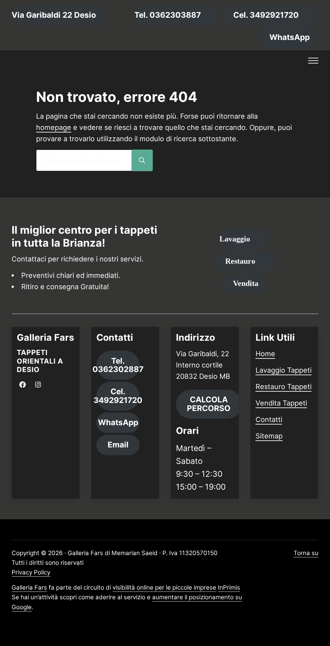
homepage (53, 127)
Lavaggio (234, 238)
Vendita (245, 283)
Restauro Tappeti (284, 386)
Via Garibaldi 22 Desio (54, 15)
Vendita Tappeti (281, 403)
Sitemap (269, 436)
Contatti (269, 419)
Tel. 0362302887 (118, 365)
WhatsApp (289, 37)
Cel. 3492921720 (266, 15)
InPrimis (229, 587)
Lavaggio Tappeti (284, 370)
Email (118, 444)
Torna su (306, 553)
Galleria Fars (29, 587)
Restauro (240, 261)
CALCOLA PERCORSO (208, 404)
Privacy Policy (31, 572)
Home (265, 353)
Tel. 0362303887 (167, 15)
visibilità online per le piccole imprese (164, 587)
